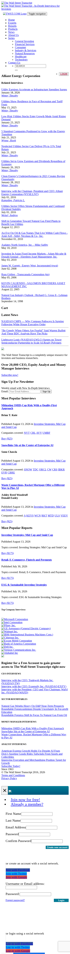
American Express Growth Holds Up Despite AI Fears (30, 750)
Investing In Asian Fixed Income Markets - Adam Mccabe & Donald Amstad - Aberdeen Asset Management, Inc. (33, 255)
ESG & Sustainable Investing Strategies (24, 584)
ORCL (42, 469)
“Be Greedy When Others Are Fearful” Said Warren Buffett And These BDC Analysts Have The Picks (33, 332)
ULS (57, 515)
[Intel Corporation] (11, 622)
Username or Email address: (25, 884)
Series (11, 38)
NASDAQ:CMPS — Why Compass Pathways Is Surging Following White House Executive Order (32, 323)
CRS (54, 469)
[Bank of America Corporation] (18, 643)
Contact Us (14, 62)
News (11, 32)
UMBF (46, 432)
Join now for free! (25, 799)
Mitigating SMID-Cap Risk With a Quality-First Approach (32, 728)
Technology (21, 59)
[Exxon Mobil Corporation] (16, 640)
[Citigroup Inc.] (10, 637)
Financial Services (24, 44)
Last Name (13, 820)
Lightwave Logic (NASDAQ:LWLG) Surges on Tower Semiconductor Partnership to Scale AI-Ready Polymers (31, 341)
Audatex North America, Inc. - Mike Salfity (24, 244)
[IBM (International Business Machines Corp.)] (27, 634)
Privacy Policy (9, 778)
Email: (4, 391)
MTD (51, 515)
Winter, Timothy (9, 95)
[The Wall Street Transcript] (16, 2)
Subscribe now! (9, 375)
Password (12, 834)
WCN (37, 515)
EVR (4, 472)
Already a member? (27, 804)
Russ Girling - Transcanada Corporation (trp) (25, 274)
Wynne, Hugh (8, 140)
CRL (33, 432)
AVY (39, 432)
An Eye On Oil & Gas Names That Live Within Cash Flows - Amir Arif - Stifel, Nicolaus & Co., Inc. (34, 234)
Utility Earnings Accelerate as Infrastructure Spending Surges (34, 89)
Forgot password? (15, 900)
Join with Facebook (18, 870)
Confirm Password (18, 841)
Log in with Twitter (18, 947)
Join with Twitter (16, 873)
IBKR (61, 469)
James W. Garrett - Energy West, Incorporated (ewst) (29, 265)
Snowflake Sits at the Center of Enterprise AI (27, 445)
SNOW (28, 469)
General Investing (24, 41)
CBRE (11, 472)
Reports (12, 25)
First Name (13, 813)
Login (63, 74)
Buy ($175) (7, 553)
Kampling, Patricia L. (13, 200)
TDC (35, 469)
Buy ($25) (6, 438)
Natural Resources (25, 53)
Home (11, 19)
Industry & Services (25, 50)
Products (13, 29)
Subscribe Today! (10, 766)
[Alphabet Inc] (9, 652)
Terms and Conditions (13, 775)
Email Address (16, 827)
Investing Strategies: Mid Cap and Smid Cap (27, 535)
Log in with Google (18, 950)
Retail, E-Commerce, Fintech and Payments (26, 559)
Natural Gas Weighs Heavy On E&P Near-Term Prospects (32, 705)
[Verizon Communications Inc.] (18, 649)
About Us (13, 35)
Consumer (20, 47)
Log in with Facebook (19, 943)
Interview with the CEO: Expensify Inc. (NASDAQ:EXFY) (33, 686)
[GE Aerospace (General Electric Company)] (26, 628)
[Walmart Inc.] (9, 631)
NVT (27, 432)
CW (49, 469)
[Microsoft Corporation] (14, 619)
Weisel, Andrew (9, 215)
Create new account (57, 847)
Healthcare (21, 56)
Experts (12, 22)
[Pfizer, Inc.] (8, 625)
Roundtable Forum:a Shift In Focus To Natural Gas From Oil (34, 715)
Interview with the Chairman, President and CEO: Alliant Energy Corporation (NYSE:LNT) (32, 193)
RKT (44, 515)
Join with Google (16, 877)
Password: (13, 894)
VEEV (64, 515)
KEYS (30, 515)
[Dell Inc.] (7, 646)
